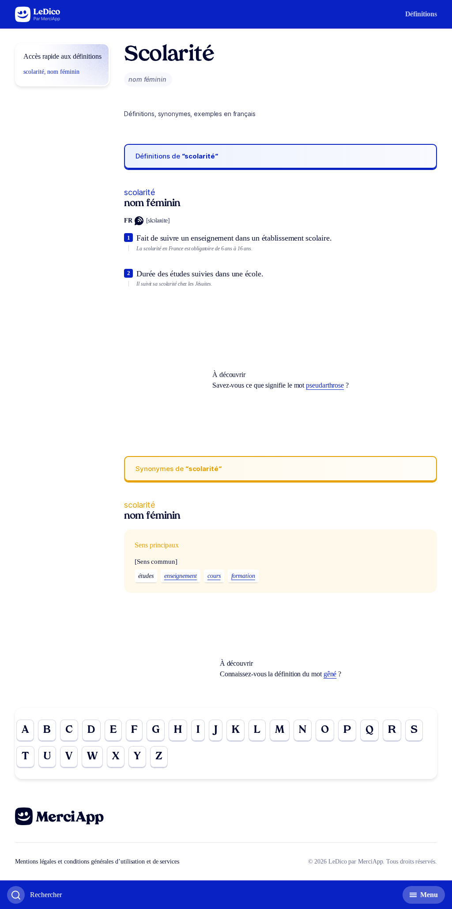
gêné (330, 674)
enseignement (180, 576)
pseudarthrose (325, 385)
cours (214, 576)
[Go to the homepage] (37, 14)
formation (243, 576)
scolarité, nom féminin (51, 71)
